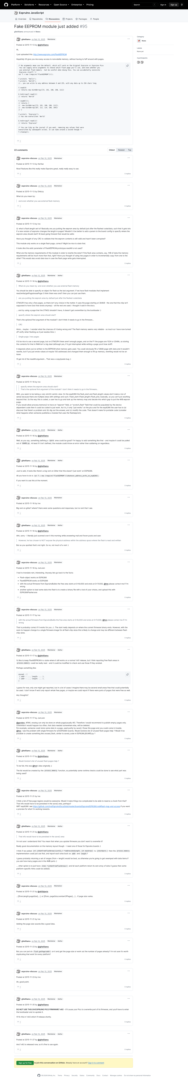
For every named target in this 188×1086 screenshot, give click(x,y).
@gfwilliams (43, 45)
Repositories (37, 19)
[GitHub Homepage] (38, 1075)
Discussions (54, 19)
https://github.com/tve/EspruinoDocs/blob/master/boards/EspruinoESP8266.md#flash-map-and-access (76, 806)
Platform (15, 4)
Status (82, 1075)
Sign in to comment (96, 1063)
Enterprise (76, 4)
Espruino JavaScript (31, 12)
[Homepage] (6, 5)
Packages (83, 19)
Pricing (89, 4)
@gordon (20, 723)
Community (90, 1075)
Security (75, 1075)
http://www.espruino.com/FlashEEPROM (50, 54)
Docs (98, 1075)
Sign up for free (25, 1063)
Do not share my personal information (137, 1075)
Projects (69, 19)
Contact (105, 1075)
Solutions (29, 4)
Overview (22, 19)
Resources (44, 4)
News (38, 32)
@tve (106, 584)
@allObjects (43, 891)
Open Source (60, 4)
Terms (60, 1075)
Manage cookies (116, 1075)
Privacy (67, 1075)
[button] (129, 39)
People (96, 19)
